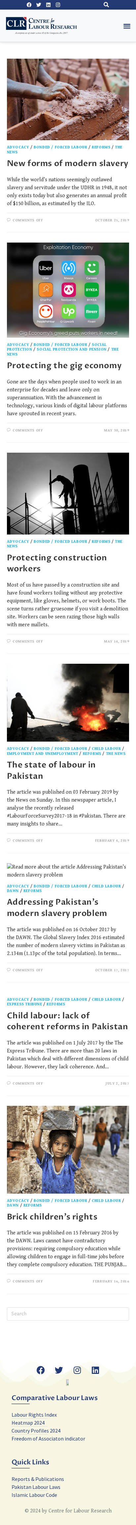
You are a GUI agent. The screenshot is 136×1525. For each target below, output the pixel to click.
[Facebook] (29, 5)
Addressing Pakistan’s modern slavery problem (57, 908)
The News (116, 754)
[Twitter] (39, 5)
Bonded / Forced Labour (60, 147)
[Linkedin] (48, 5)
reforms (101, 147)
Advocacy (18, 147)
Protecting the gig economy (64, 365)
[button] (106, 5)
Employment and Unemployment (42, 754)
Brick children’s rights (52, 1217)
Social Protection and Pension (71, 349)
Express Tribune (24, 1004)
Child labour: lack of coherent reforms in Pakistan (67, 1021)
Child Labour (106, 749)
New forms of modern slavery (67, 163)
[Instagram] (58, 5)
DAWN (13, 891)
